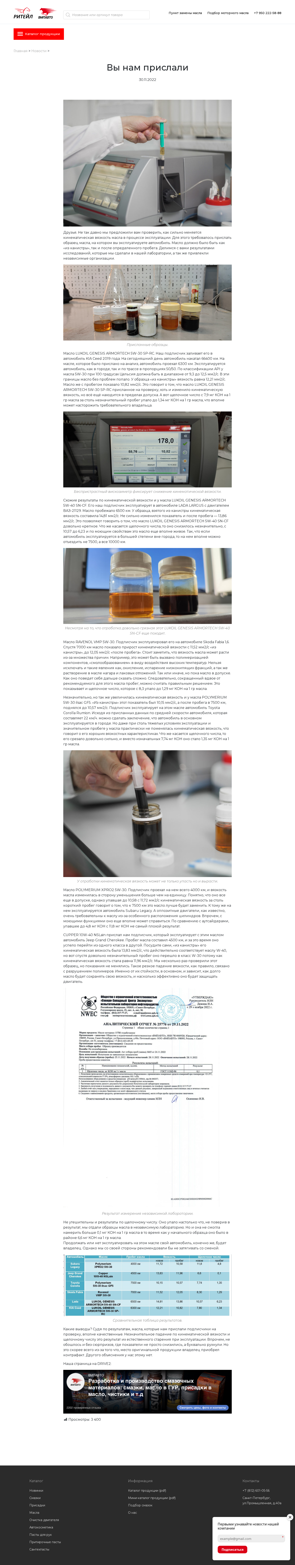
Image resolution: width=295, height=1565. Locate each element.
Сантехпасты (39, 1549)
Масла (34, 1513)
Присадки (37, 1505)
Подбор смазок (140, 1505)
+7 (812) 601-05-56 (256, 1491)
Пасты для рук (40, 1535)
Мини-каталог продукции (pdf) (152, 1498)
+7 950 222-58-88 (267, 13)
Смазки (35, 1498)
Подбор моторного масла (228, 13)
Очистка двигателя (44, 1520)
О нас (132, 1513)
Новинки (36, 1491)
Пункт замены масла (185, 13)
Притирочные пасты (45, 1542)
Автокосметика (41, 1527)
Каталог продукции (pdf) (147, 1491)
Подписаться (233, 1549)
